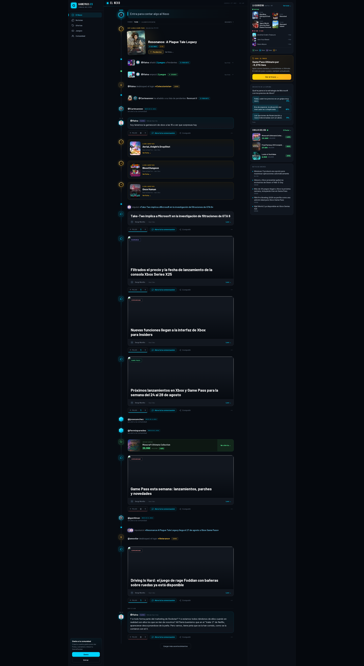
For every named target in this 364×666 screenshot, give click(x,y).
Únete (85, 654)
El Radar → (287, 130)
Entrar (86, 660)
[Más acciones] (231, 133)
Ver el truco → (272, 77)
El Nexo (79, 15)
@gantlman (134, 518)
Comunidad (80, 36)
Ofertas (79, 25)
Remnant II (192, 98)
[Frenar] (145, 133)
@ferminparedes (137, 430)
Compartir (186, 133)
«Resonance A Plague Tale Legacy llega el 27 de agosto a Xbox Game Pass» (182, 530)
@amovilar (133, 538)
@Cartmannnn (145, 98)
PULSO (134, 133)
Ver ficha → (169, 52)
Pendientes (157, 52)
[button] (271, 100)
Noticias (79, 20)
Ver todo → (287, 6)
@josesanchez (136, 419)
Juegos (79, 31)
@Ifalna (145, 62)
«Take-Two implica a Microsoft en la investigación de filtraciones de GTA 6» (176, 207)
